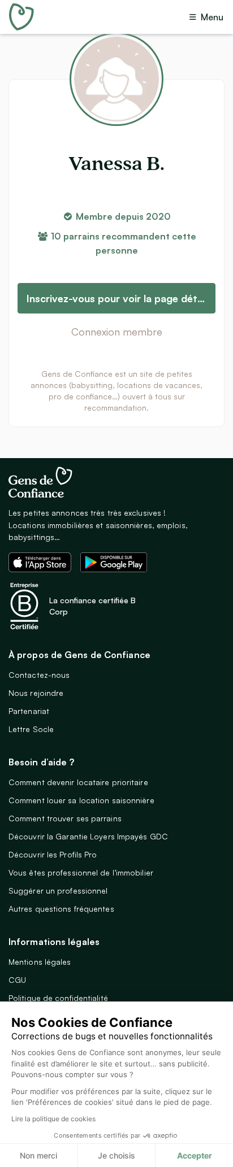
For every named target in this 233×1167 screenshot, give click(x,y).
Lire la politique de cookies (53, 1118)
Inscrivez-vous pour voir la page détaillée (121, 298)
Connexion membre (116, 331)
